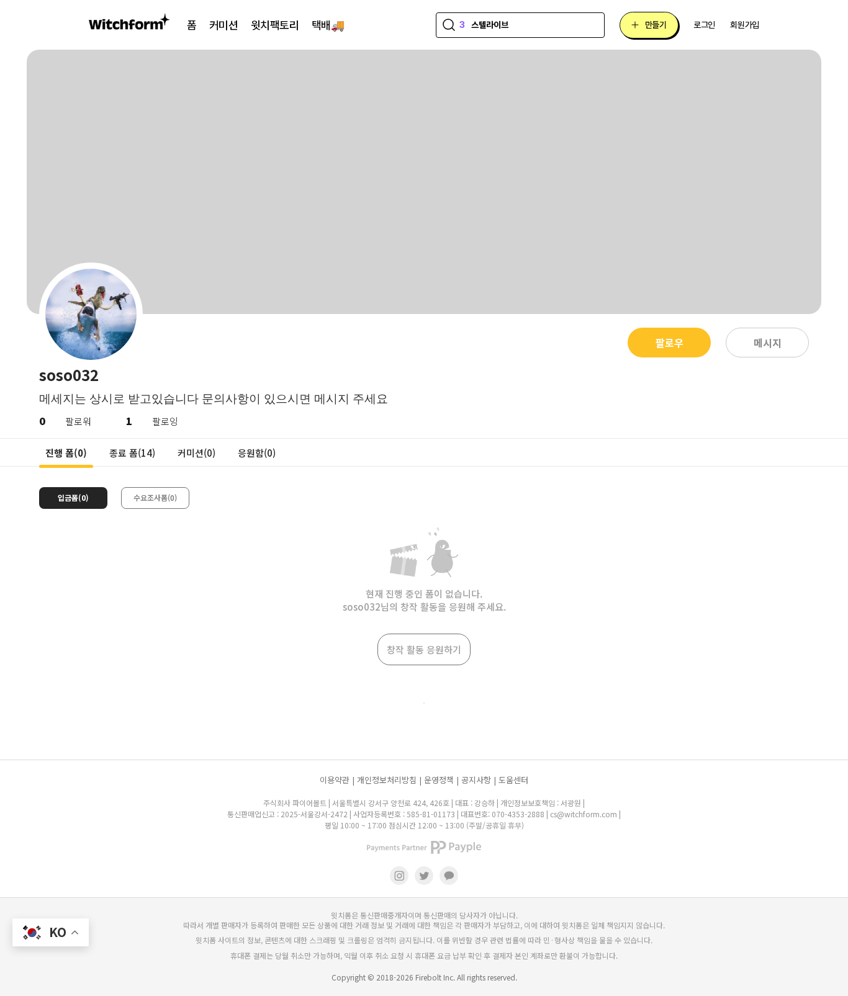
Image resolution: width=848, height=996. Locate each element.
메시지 (768, 342)
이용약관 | (337, 780)
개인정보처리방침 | (389, 780)
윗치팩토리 (275, 25)
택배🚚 (328, 25)
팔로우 (669, 342)
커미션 (223, 25)
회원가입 (744, 25)
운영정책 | (441, 780)
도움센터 (513, 780)
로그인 (704, 25)
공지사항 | (478, 780)
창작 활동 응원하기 (424, 649)
